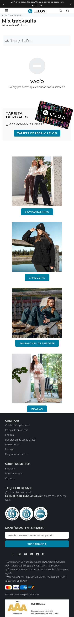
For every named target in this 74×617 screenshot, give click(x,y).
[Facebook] (13, 554)
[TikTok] (43, 554)
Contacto (10, 478)
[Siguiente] (71, 4)
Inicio (4, 15)
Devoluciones (12, 444)
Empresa (10, 468)
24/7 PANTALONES (37, 212)
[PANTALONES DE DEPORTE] (37, 313)
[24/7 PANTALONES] (37, 181)
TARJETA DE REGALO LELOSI (37, 133)
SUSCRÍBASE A (36, 544)
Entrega (9, 449)
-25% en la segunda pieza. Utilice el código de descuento (37, 3)
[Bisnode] (37, 608)
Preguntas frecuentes (16, 454)
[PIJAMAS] (37, 378)
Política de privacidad (16, 430)
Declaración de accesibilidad (20, 439)
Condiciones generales (17, 425)
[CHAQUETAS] (37, 247)
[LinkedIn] (38, 554)
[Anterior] (3, 4)
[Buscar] (61, 10)
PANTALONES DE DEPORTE (37, 343)
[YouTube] (31, 554)
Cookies (9, 434)
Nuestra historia (13, 473)
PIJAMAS (37, 409)
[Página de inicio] (37, 11)
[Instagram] (19, 554)
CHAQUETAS (37, 277)
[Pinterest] (25, 554)
